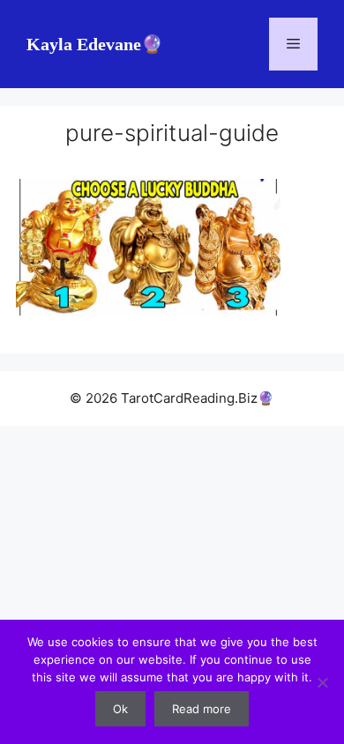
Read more (201, 709)
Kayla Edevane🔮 (94, 44)
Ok (120, 709)
